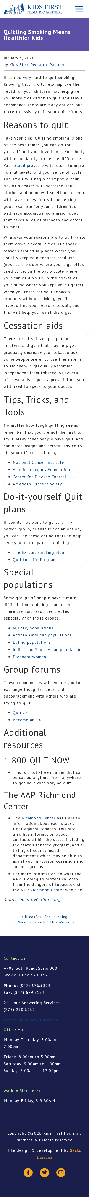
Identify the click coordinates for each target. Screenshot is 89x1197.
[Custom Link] (61, 1172)
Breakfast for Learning (46, 916)
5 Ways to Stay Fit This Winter (43, 922)
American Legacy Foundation (41, 469)
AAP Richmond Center (42, 889)
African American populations (42, 635)
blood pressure (29, 165)
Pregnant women (29, 656)
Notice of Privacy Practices (31, 1019)
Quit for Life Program (35, 559)
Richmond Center (38, 818)
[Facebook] (28, 1172)
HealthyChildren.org (40, 899)
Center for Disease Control (40, 476)
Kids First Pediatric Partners (38, 65)
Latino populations (32, 642)
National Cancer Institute (38, 462)
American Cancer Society (37, 484)
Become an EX (27, 719)
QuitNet (21, 712)
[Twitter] (44, 1172)
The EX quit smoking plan (38, 552)
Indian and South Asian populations (48, 649)
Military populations (33, 628)
